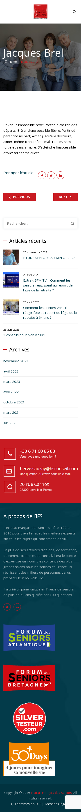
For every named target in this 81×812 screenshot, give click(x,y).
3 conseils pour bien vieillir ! (24, 335)
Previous (21, 197)
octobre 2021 (14, 402)
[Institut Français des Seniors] (40, 12)
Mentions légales (57, 804)
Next (63, 197)
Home (12, 62)
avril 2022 (11, 392)
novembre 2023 (15, 361)
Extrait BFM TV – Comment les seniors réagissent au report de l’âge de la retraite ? (48, 285)
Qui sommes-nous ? (25, 804)
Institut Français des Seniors (51, 792)
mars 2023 (11, 381)
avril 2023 (11, 371)
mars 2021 (11, 412)
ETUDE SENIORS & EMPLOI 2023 (49, 257)
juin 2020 (10, 422)
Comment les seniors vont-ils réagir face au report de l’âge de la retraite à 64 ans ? (50, 312)
